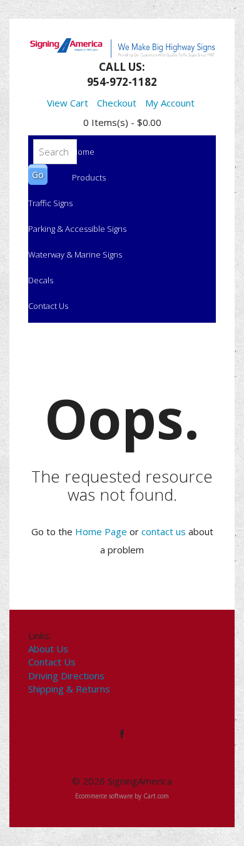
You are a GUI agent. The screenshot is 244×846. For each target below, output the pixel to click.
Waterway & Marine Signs (75, 254)
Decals (40, 280)
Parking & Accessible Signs (77, 228)
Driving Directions (66, 675)
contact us (163, 531)
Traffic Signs (50, 203)
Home (83, 151)
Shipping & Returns (69, 688)
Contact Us (48, 305)
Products (89, 177)
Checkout (116, 103)
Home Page (101, 531)
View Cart (67, 103)
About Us (48, 648)
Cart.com (156, 795)
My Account (170, 103)
